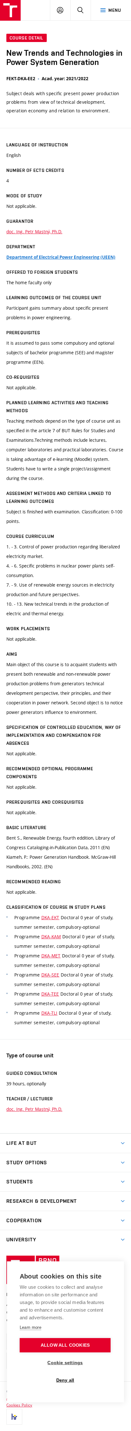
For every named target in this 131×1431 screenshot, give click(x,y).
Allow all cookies (65, 1345)
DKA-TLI (49, 1013)
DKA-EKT (50, 917)
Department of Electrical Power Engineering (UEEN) (60, 257)
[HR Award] (14, 1417)
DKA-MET (51, 956)
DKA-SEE (50, 975)
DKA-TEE (50, 994)
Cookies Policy (19, 1404)
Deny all (65, 1380)
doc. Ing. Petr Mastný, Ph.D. (34, 232)
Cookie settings (65, 1362)
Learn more (30, 1327)
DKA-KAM (51, 937)
